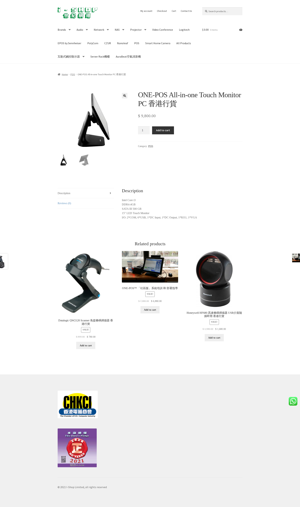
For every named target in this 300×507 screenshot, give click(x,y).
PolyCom (92, 43)
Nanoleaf (122, 43)
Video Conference (162, 29)
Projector (136, 29)
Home (65, 74)
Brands (62, 29)
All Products (183, 43)
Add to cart (163, 130)
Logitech (184, 29)
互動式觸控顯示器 (69, 56)
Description (64, 193)
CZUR (107, 43)
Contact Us (186, 10)
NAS (117, 29)
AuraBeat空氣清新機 (128, 56)
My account (146, 10)
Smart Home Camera (157, 43)
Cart (174, 10)
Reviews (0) (64, 203)
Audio (80, 29)
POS (136, 43)
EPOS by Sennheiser (69, 43)
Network (99, 29)
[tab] (86, 193)
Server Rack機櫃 (100, 56)
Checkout (162, 10)
